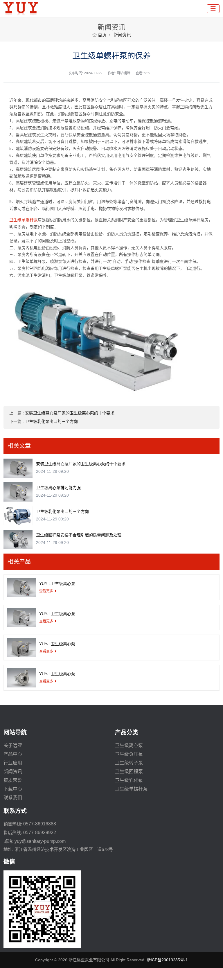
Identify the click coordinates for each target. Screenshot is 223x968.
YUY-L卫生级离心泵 (57, 583)
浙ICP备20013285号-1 (167, 960)
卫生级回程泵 (129, 771)
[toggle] (213, 8)
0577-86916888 (39, 823)
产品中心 (12, 754)
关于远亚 (12, 745)
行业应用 (12, 762)
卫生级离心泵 (129, 745)
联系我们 (12, 797)
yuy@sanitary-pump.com (40, 841)
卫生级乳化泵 (129, 780)
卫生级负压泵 (129, 754)
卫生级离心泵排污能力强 (58, 487)
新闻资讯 (12, 771)
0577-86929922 (39, 832)
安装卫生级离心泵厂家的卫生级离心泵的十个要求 (69, 413)
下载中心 (12, 788)
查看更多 (46, 591)
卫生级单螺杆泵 (23, 220)
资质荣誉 (12, 780)
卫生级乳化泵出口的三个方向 (51, 421)
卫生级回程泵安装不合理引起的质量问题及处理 (78, 535)
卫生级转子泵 (129, 762)
